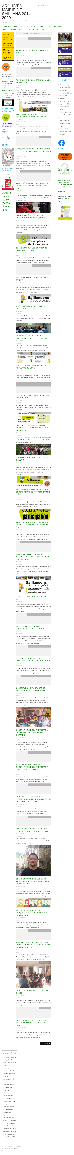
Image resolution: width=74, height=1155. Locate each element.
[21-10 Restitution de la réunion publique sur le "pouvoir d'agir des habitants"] (33, 861)
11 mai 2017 (19, 497)
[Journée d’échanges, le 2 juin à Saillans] (33, 450)
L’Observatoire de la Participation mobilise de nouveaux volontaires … (33, 151)
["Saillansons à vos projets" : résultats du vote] (33, 358)
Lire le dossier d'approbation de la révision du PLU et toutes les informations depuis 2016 (65, 182)
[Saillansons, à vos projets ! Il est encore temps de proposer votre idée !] (33, 482)
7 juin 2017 (19, 462)
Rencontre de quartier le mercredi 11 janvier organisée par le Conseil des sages (33, 799)
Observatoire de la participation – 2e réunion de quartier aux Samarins (33, 732)
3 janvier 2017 (20, 834)
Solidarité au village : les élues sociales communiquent (9, 1109)
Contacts (40, 29)
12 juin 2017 (19, 400)
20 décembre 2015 (21, 1028)
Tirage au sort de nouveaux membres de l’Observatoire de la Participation (32, 556)
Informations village (45, 38)
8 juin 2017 (19, 433)
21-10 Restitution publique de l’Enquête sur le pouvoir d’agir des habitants (32, 912)
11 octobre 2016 (20, 918)
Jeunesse (24, 26)
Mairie (17, 58)
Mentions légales (13, 1148)
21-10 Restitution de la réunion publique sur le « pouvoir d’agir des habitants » (32, 881)
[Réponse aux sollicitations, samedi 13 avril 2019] (33, 73)
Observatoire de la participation (7, 44)
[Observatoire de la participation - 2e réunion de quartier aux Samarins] (33, 718)
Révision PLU (58, 26)
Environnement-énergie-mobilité (36, 203)
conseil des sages (34, 38)
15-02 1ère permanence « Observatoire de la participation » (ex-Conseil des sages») (33, 767)
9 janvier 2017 (20, 804)
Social (33, 26)
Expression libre (7, 57)
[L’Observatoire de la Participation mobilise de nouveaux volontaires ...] (33, 141)
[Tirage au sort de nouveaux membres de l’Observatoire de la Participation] (33, 547)
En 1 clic (31, 29)
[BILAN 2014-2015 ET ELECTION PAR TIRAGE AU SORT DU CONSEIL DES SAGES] (33, 1013)
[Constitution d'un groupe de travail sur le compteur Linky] (33, 681)
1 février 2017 (20, 772)
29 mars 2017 (20, 631)
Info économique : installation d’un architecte (65, 120)
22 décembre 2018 (21, 122)
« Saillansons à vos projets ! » (31, 597)
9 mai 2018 (19, 191)
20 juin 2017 (19, 341)
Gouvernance (46, 68)
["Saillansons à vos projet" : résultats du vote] (33, 299)
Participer (6, 34)
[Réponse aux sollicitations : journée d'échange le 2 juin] (33, 619)
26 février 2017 (20, 737)
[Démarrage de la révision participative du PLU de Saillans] (33, 328)
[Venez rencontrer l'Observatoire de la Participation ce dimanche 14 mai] (33, 514)
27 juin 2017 (19, 311)
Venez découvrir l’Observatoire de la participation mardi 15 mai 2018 (32, 185)
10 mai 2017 (19, 529)
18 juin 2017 (19, 370)
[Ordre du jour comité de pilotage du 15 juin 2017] (33, 388)
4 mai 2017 (19, 562)
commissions (20, 383)
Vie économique (45, 26)
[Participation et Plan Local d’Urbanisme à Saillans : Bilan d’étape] (33, 107)
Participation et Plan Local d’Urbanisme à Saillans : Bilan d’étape (31, 116)
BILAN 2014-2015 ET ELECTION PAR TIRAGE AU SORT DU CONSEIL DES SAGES (31, 1022)
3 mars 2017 (19, 693)
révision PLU (46, 102)
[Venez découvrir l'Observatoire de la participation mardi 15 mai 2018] (33, 176)
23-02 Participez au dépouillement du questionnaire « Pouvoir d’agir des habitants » (33, 944)
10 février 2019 (20, 85)
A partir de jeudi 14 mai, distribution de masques (9, 1101)
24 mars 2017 (20, 663)
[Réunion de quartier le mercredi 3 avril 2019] (33, 43)
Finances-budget (45, 295)
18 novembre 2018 (21, 156)
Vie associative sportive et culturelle (7, 51)
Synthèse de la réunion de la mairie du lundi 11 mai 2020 (9, 1117)
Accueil (26, 33)
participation (19, 285)
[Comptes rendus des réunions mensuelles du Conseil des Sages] (33, 821)
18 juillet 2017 (20, 282)
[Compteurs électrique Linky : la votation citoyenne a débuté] (33, 208)
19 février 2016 (20, 950)
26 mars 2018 (20, 220)
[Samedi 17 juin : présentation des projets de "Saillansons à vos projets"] (33, 418)
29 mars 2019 (20, 55)
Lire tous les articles (66, 1146)
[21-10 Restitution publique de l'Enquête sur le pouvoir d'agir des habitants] (33, 903)
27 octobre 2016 (20, 886)
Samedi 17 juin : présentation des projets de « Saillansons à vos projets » (32, 427)
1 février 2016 (20, 995)
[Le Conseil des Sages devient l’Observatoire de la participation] (33, 651)
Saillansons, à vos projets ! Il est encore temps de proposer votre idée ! (33, 492)
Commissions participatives (7, 38)
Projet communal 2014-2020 (14, 29)
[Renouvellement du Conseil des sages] (33, 975)
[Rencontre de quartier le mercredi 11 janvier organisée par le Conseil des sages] (33, 789)
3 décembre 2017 (21, 253)
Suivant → (47, 1043)
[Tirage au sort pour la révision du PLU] (33, 270)
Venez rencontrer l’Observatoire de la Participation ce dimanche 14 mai (33, 524)
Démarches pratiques (10, 26)
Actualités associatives (34, 614)
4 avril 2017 (19, 599)
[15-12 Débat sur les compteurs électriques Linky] (33, 240)
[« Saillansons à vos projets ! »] (33, 585)
